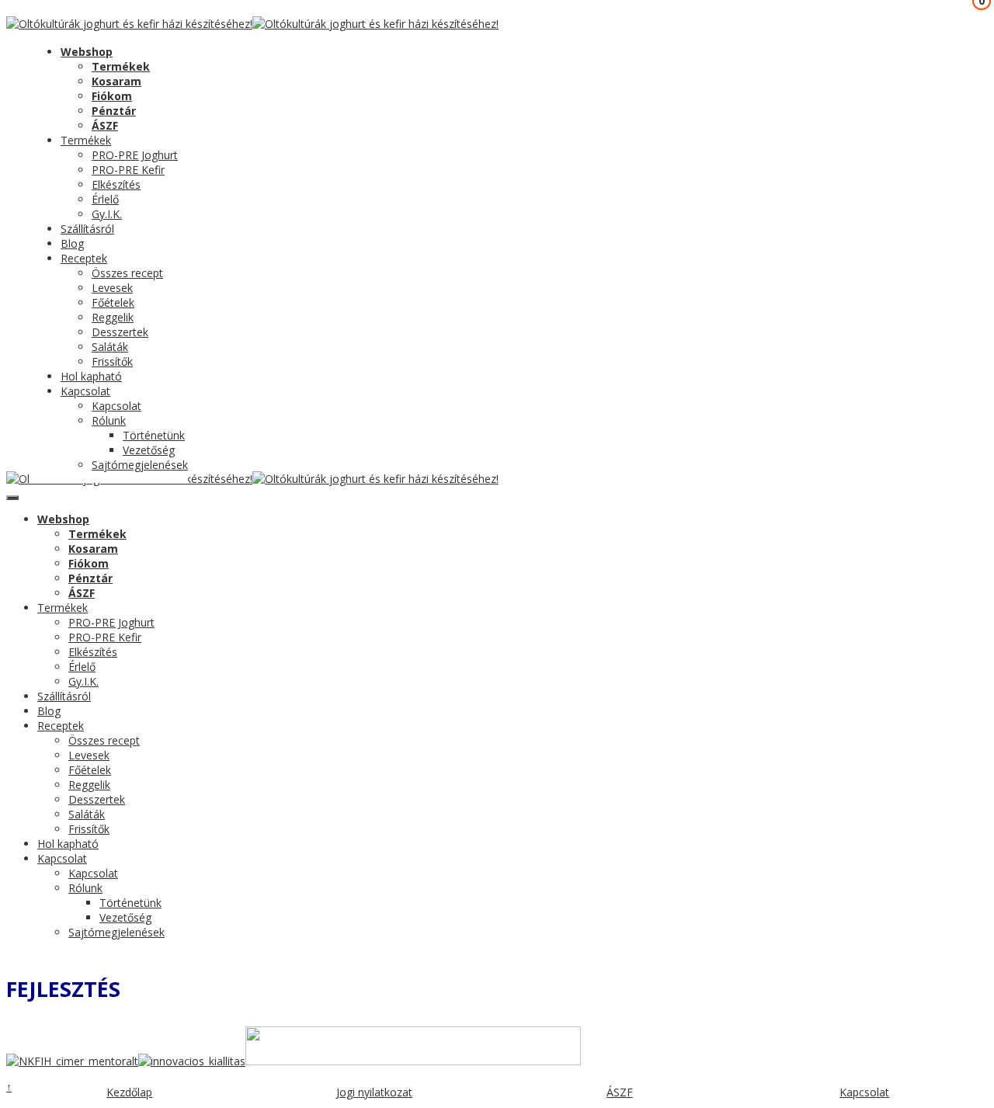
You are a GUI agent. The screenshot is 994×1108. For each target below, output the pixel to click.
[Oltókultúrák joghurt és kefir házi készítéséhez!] (129, 23)
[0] (18, 46)
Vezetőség (149, 450)
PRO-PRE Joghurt (135, 155)
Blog (72, 243)
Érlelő (105, 199)
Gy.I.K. (107, 214)
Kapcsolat (85, 391)
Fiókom (112, 96)
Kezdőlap (129, 1092)
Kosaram (116, 81)
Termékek (121, 66)
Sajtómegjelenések (140, 464)
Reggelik (113, 317)
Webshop (87, 51)
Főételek (113, 302)
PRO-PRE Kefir (128, 169)
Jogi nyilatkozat (374, 1092)
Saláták (110, 346)
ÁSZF (105, 125)
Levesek (112, 287)
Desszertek (120, 332)
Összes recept (127, 273)
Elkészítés (116, 184)
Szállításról (87, 228)
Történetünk (154, 435)
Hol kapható (91, 376)
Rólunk (109, 420)
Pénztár (114, 110)
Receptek (84, 258)
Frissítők (112, 361)
